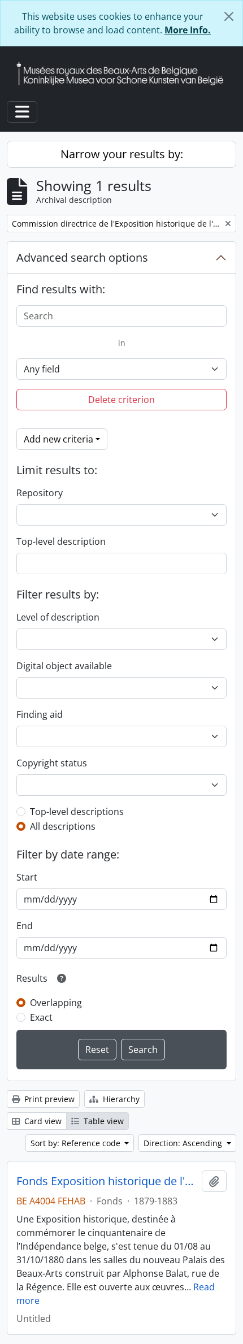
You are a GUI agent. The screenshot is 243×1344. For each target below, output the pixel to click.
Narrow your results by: (121, 154)
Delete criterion (121, 399)
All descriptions (63, 826)
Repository (39, 493)
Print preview (48, 1099)
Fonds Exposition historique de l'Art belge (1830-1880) (106, 1181)
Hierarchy (120, 1099)
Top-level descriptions (77, 811)
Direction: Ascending (184, 1143)
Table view (102, 1121)
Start (26, 877)
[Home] (124, 74)
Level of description (57, 617)
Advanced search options (82, 257)
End (24, 926)
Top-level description (61, 541)
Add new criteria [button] (58, 439)
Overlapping (56, 1002)
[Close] (228, 16)
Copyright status (51, 763)
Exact (41, 1017)
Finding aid (39, 714)
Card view (42, 1121)
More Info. (187, 30)
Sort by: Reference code (77, 1143)
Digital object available (64, 666)
